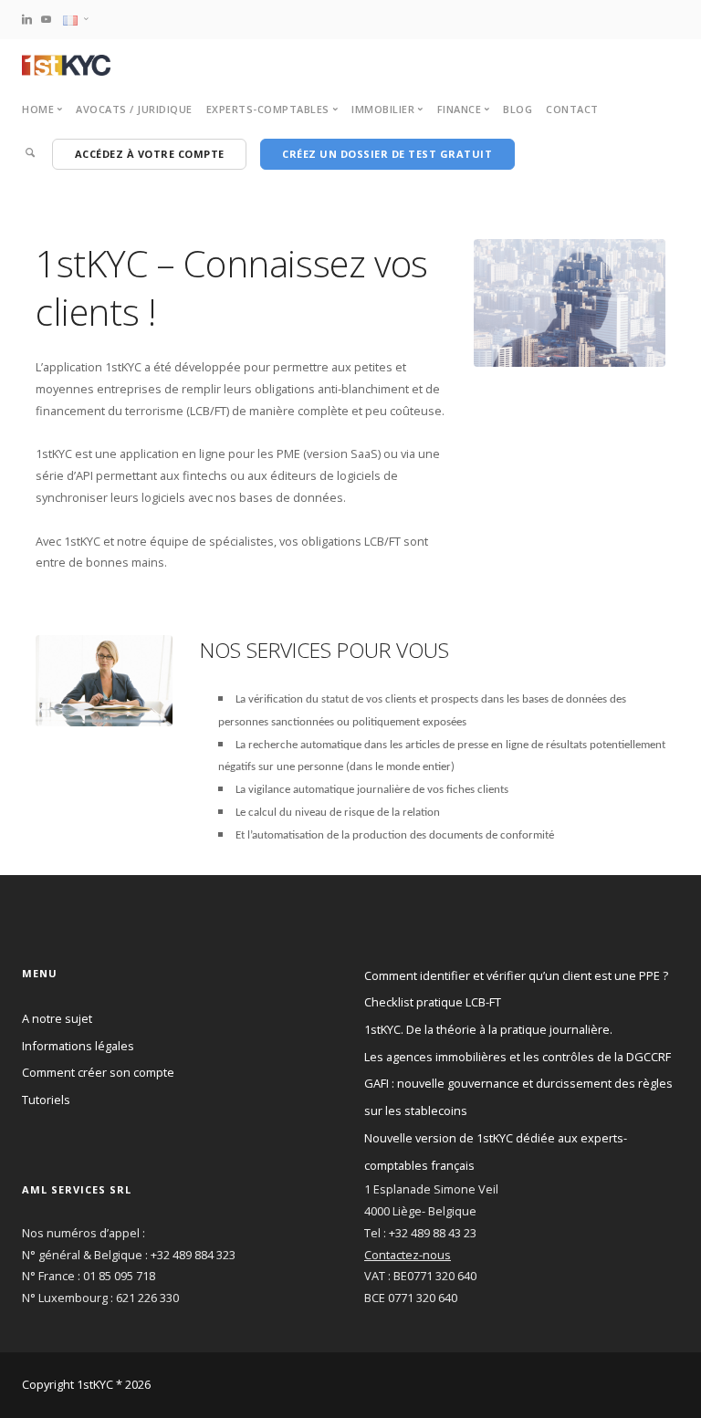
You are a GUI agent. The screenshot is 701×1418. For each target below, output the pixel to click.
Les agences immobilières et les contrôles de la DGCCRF (517, 1056)
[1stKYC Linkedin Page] (27, 19)
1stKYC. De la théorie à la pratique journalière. (488, 1029)
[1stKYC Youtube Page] (46, 19)
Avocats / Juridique (134, 109)
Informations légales (78, 1045)
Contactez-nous (407, 1254)
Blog (517, 109)
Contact (572, 109)
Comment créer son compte (98, 1072)
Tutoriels (46, 1099)
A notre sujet (57, 1018)
